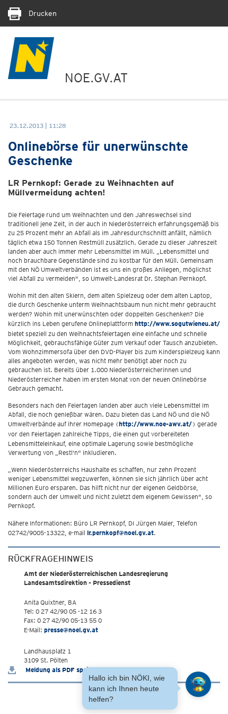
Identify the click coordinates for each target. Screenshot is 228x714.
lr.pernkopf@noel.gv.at (120, 533)
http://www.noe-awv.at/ (155, 424)
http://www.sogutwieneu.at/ (177, 324)
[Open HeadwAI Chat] (198, 684)
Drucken (42, 13)
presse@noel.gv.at (71, 630)
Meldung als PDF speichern (64, 670)
